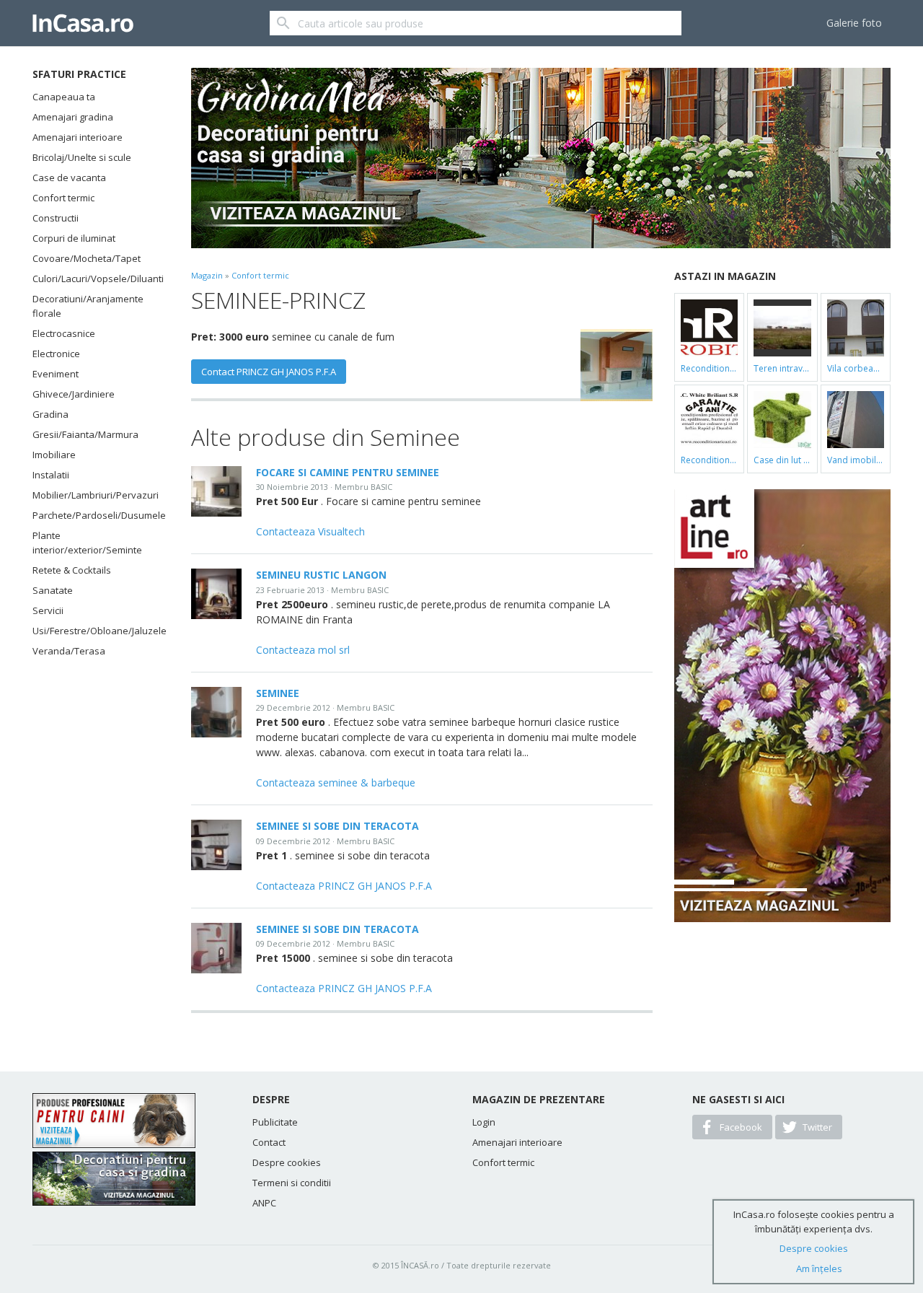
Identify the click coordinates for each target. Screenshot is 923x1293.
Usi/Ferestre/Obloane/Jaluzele (93, 630)
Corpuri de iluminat (73, 238)
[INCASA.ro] (82, 23)
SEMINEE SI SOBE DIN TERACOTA (337, 826)
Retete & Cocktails (71, 570)
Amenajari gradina (72, 116)
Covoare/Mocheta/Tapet (86, 258)
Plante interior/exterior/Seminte (87, 542)
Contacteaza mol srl (303, 650)
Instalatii (50, 474)
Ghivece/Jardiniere (73, 393)
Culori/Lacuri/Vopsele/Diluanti (93, 278)
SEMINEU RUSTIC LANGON (321, 575)
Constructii (55, 217)
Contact (269, 1142)
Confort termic (63, 197)
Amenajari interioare (77, 137)
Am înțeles (819, 1268)
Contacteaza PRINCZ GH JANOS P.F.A (344, 886)
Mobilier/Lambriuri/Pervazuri (93, 494)
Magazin (207, 275)
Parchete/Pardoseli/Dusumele (93, 515)
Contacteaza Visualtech (310, 531)
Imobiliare (54, 454)
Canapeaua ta (63, 96)
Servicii (47, 610)
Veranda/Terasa (68, 650)
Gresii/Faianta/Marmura (85, 434)
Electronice (56, 353)
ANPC (264, 1202)
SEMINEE (277, 693)
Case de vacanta (69, 177)
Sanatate (52, 590)
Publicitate (275, 1122)
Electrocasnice (63, 333)
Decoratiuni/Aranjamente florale (87, 306)
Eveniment (55, 373)
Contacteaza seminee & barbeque (335, 782)
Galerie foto (854, 23)
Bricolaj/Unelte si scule (81, 157)
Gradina (50, 414)
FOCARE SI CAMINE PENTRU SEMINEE (347, 472)
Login (483, 1122)
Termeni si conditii (291, 1182)
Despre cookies (286, 1162)
